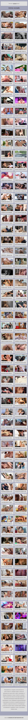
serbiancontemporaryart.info (16, 717)
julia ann (15, 3)
